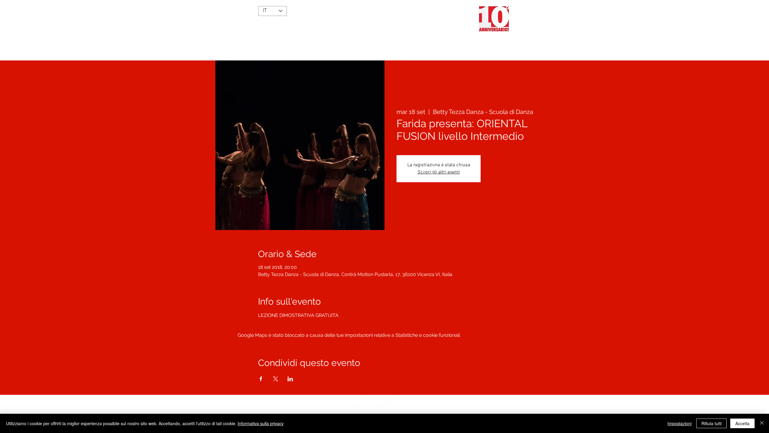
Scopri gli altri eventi (439, 172)
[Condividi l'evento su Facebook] (261, 378)
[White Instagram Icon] (361, 401)
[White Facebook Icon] (376, 401)
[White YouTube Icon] (407, 401)
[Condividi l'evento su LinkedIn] (290, 378)
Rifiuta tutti (711, 423)
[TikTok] (392, 401)
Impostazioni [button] (679, 423)
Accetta (742, 423)
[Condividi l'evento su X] (275, 378)
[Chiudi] (761, 423)
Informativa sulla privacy (261, 423)
